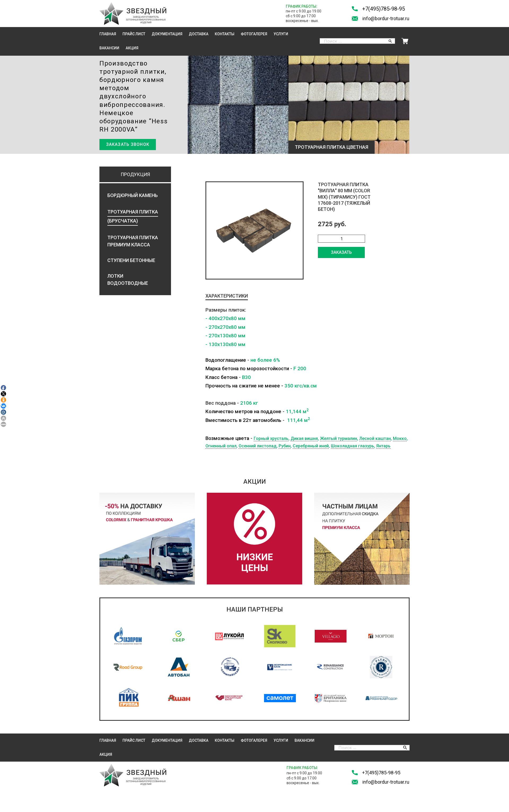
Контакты (224, 34)
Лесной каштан (375, 438)
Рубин (285, 445)
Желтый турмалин (338, 438)
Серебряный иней (311, 445)
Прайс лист (133, 34)
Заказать (341, 252)
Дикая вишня (304, 438)
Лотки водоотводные (127, 279)
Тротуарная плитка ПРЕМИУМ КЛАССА (132, 241)
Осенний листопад (258, 445)
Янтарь (383, 445)
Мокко (400, 438)
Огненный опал (220, 445)
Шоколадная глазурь (352, 445)
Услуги (281, 34)
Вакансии (109, 48)
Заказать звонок (127, 144)
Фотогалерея (254, 34)
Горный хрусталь (271, 438)
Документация (167, 34)
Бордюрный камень (132, 195)
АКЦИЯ (132, 48)
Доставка (198, 34)
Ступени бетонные (131, 260)
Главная (107, 34)
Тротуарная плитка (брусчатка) (132, 216)
